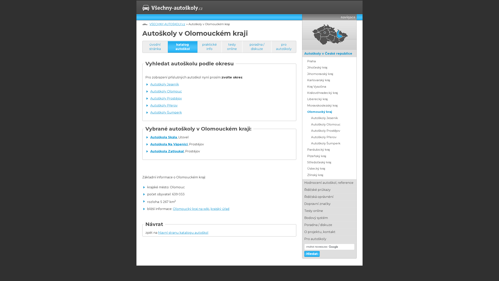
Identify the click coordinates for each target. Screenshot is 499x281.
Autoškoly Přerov (164, 105)
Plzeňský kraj (316, 156)
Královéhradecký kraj (322, 93)
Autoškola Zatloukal (167, 151)
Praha (311, 61)
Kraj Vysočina (316, 86)
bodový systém (316, 218)
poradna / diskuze (257, 47)
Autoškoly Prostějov (166, 98)
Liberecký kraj (317, 99)
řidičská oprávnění (319, 197)
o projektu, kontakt (319, 232)
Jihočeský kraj (317, 67)
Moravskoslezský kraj (322, 105)
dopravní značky (317, 204)
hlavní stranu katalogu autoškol (183, 233)
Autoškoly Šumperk (166, 112)
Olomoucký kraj (319, 112)
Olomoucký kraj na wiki (191, 209)
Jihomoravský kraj (320, 74)
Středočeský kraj (319, 162)
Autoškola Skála (163, 137)
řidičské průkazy (317, 190)
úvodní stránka (155, 47)
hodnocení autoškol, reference (328, 183)
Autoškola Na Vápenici (169, 144)
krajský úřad (220, 209)
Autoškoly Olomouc (166, 91)
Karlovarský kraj (318, 80)
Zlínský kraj (315, 175)
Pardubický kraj (318, 149)
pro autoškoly (284, 47)
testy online (232, 47)
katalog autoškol (182, 47)
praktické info (209, 47)
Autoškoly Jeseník (164, 84)
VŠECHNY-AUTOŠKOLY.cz (167, 24)
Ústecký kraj (316, 168)
